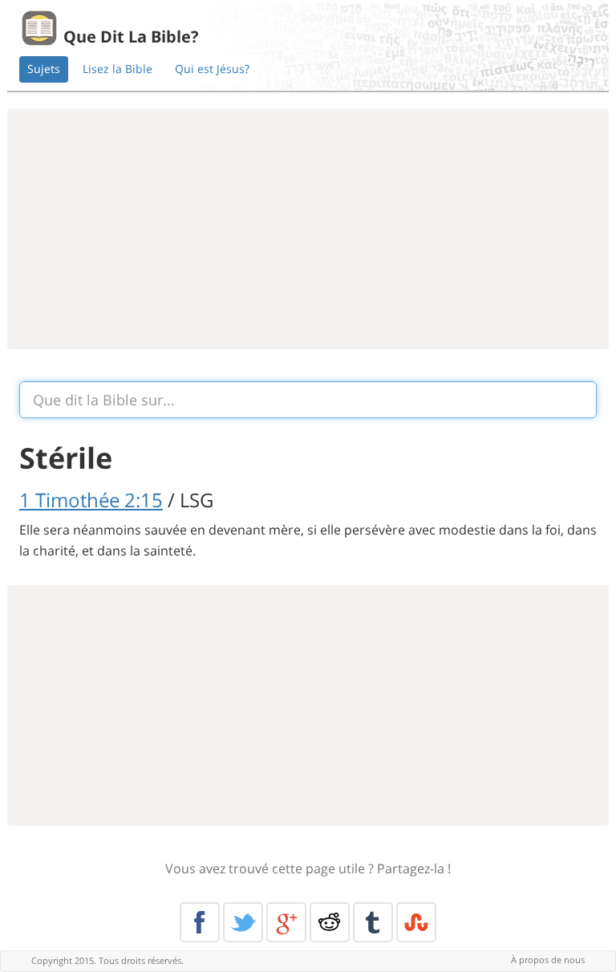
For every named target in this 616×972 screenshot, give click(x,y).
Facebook (200, 922)
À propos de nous (548, 960)
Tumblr (373, 922)
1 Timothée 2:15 (91, 499)
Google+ (286, 922)
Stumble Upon (416, 922)
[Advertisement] (308, 228)
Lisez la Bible (117, 68)
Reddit (330, 922)
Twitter (243, 922)
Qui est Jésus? (212, 68)
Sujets (43, 68)
